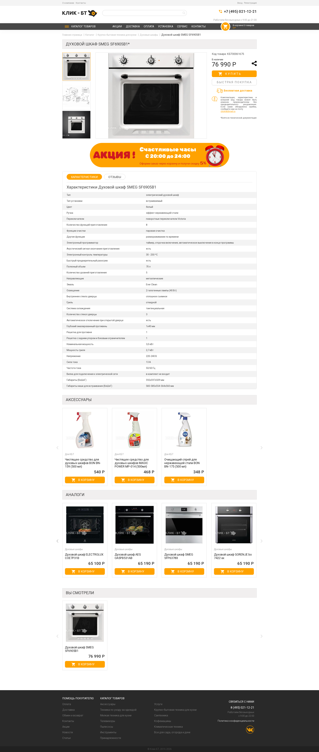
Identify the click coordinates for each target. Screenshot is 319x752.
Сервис (182, 26)
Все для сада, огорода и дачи (172, 732)
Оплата (149, 26)
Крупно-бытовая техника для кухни (117, 34)
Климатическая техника (168, 726)
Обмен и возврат (72, 715)
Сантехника (161, 715)
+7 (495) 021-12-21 (240, 11)
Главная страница (72, 34)
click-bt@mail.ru (228, 111)
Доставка (133, 26)
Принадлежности (110, 738)
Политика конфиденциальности (236, 720)
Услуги (158, 704)
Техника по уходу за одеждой (118, 709)
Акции (117, 26)
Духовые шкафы (149, 34)
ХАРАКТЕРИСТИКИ (84, 177)
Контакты (81, 3)
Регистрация (250, 3)
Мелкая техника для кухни (115, 715)
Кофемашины (162, 721)
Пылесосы (106, 726)
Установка (165, 26)
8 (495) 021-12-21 (242, 707)
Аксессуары (107, 704)
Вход (239, 3)
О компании (68, 3)
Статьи (66, 738)
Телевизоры (107, 721)
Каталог (83, 26)
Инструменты (108, 732)
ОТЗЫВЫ (114, 177)
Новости (67, 732)
